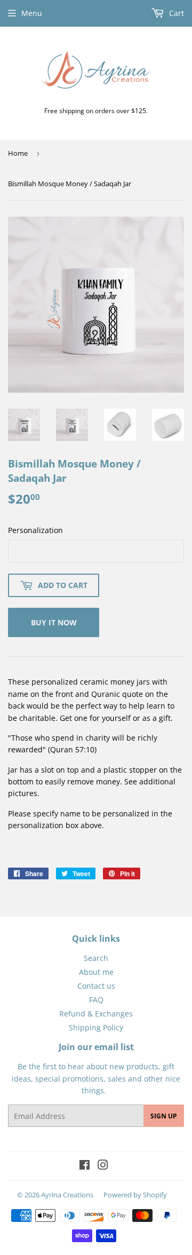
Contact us (96, 986)
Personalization (35, 530)
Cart (175, 13)
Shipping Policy (96, 1027)
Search (96, 958)
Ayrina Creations (67, 1195)
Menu (31, 13)
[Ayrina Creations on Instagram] (103, 1166)
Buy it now (54, 622)
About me (96, 972)
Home (18, 153)
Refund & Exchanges (96, 1013)
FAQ (96, 1000)
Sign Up (163, 1116)
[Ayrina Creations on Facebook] (84, 1166)
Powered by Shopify (135, 1195)
